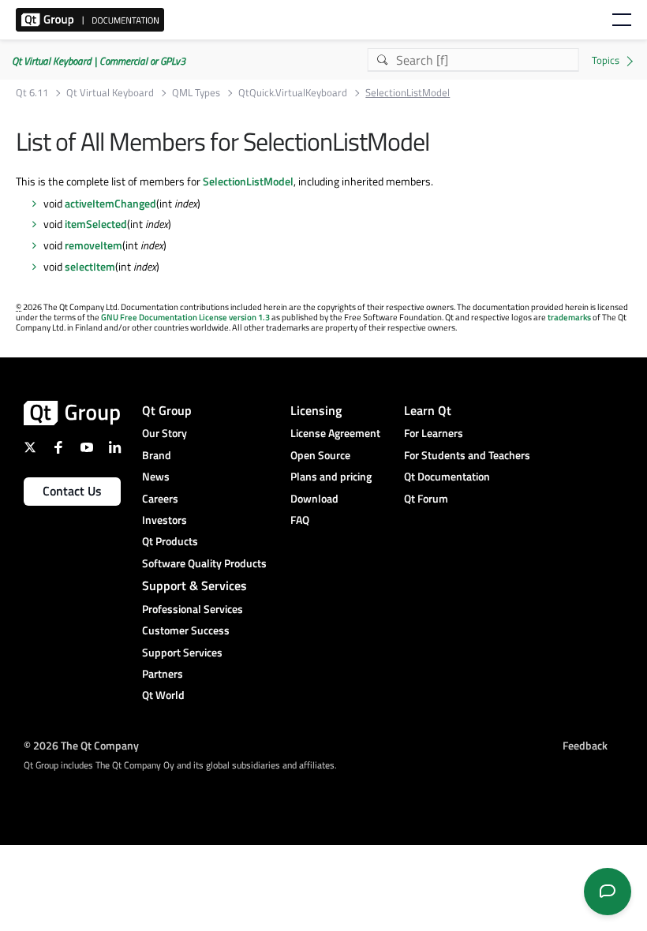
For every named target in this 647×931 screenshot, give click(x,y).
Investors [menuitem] (164, 519)
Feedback (585, 745)
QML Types (196, 93)
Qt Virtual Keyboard (110, 93)
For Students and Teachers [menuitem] (467, 455)
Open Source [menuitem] (320, 455)
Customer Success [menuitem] (186, 630)
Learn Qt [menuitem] (427, 410)
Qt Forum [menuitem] (426, 498)
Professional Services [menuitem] (192, 608)
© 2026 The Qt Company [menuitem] (81, 745)
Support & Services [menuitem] (194, 585)
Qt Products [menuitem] (170, 541)
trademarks (569, 317)
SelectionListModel (248, 181)
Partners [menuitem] (162, 673)
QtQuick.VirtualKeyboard (292, 93)
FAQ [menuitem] (299, 519)
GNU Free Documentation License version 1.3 (185, 317)
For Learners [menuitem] (433, 432)
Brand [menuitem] (156, 455)
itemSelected (96, 223)
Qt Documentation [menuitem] (447, 476)
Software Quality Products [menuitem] (204, 563)
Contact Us (72, 490)
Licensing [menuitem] (316, 410)
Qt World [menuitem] (163, 694)
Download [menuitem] (314, 498)
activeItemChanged (110, 203)
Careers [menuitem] (160, 498)
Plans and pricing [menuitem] (331, 476)
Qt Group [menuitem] (167, 410)
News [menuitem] (156, 476)
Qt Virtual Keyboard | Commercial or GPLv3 (98, 61)
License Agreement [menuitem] (335, 432)
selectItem (90, 266)
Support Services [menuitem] (182, 652)
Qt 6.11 (32, 93)
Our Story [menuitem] (164, 432)
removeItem (93, 245)
